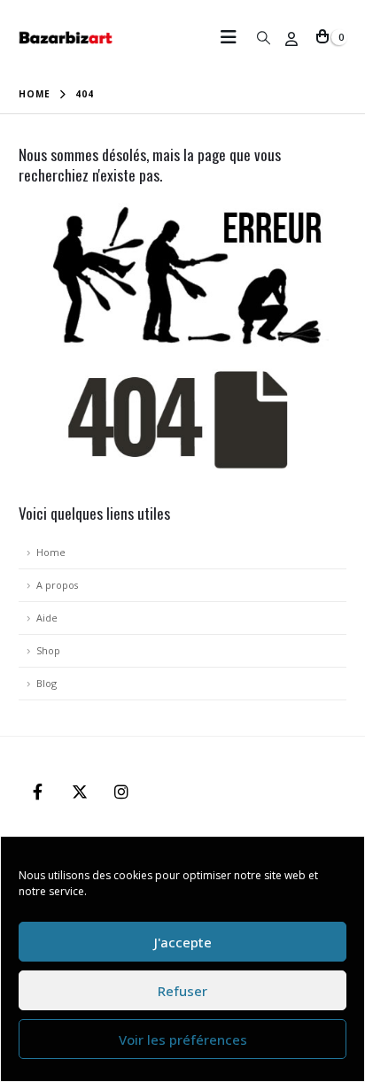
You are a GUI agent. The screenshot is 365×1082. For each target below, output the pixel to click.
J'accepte (183, 942)
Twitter (79, 791)
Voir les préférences (183, 1039)
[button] (234, 37)
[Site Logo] (66, 38)
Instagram (121, 791)
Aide (47, 617)
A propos (57, 584)
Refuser (182, 991)
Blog (46, 683)
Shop (48, 650)
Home (51, 552)
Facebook (38, 791)
